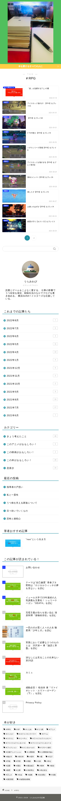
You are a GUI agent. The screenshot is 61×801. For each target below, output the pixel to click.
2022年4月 (31, 352)
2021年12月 (31, 368)
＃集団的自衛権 (24, 779)
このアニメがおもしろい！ (31, 444)
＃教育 (8, 770)
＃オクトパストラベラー (27, 734)
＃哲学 (31, 756)
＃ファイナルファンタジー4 (15, 743)
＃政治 (51, 766)
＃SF (18, 729)
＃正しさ (9, 775)
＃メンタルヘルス (28, 747)
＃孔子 (50, 756)
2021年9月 (31, 391)
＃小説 (38, 761)
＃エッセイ (9, 734)
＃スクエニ (9, 738)
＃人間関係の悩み (46, 752)
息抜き (31, 468)
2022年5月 (31, 344)
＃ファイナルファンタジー (41, 738)
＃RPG (8, 729)
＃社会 (19, 775)
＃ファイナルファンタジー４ (41, 743)
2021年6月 (31, 415)
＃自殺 (53, 775)
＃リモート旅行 (45, 747)
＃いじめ (28, 729)
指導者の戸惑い (15, 487)
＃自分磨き (42, 775)
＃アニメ (52, 729)
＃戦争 (41, 766)
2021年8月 (31, 399)
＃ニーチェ (23, 738)
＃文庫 (18, 770)
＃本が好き (43, 770)
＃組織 (30, 775)
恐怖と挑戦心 (14, 519)
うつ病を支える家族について (22, 503)
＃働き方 (9, 756)
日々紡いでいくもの (17, 511)
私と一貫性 (12, 495)
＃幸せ (48, 761)
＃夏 (40, 756)
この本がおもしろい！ (31, 460)
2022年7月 (31, 328)
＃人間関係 (31, 752)
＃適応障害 (9, 779)
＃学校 (8, 761)
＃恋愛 (8, 766)
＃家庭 (28, 761)
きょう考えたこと (31, 436)
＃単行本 (20, 756)
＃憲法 (18, 766)
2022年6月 (31, 336)
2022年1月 (31, 360)
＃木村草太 (30, 770)
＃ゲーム (45, 734)
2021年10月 (31, 383)
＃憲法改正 (30, 766)
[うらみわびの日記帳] (30, 60)
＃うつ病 (40, 729)
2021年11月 (31, 375)
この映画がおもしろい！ (31, 452)
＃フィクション (11, 747)
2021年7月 (31, 407)
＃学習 (18, 761)
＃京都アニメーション (13, 752)
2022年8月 (31, 320)
